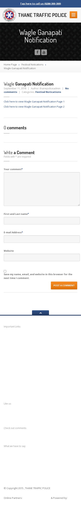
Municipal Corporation (23, 342)
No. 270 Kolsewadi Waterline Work (34, 455)
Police (12, 372)
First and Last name (16, 214)
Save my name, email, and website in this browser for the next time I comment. (38, 276)
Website (9, 250)
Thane (12, 379)
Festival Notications (32, 64)
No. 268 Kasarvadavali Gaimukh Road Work (40, 463)
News (12, 335)
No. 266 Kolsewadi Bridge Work (32, 470)
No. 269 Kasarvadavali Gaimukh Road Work (40, 459)
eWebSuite (11, 501)
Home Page (10, 64)
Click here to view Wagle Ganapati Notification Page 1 (34, 101)
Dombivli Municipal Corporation (30, 357)
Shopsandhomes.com (37, 498)
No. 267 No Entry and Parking (31, 466)
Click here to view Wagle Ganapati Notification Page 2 (34, 106)
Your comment (13, 169)
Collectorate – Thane (23, 386)
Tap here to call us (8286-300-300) (40, 3)
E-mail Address (13, 232)
